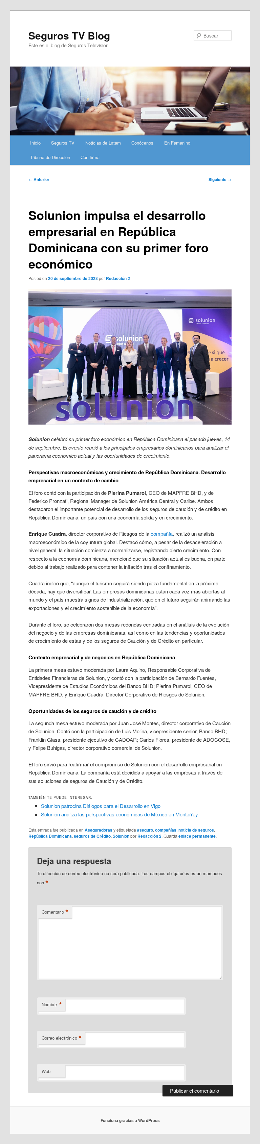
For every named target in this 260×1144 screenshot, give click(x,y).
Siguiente (220, 179)
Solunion (121, 836)
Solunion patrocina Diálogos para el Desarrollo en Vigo (100, 805)
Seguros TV (62, 142)
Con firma (90, 157)
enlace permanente (197, 836)
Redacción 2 (118, 278)
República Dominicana (50, 836)
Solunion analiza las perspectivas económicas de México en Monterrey (119, 814)
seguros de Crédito (92, 836)
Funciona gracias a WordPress (130, 1120)
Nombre (52, 1004)
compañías (165, 830)
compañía (162, 533)
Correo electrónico (62, 1038)
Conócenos (142, 142)
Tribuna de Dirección (50, 157)
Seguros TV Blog (69, 35)
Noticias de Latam (103, 142)
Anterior (38, 179)
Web (46, 1071)
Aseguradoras (98, 830)
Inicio (35, 142)
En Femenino (177, 142)
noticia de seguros (196, 830)
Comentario (55, 912)
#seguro (145, 830)
